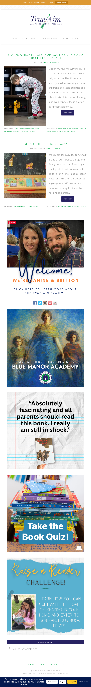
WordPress (61, 673)
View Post (68, 113)
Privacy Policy (57, 664)
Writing (35, 206)
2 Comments (57, 148)
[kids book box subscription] (45, 551)
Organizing (8, 131)
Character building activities (67, 129)
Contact (31, 664)
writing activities (79, 206)
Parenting (16, 131)
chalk (59, 206)
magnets (70, 206)
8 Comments (54, 62)
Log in (68, 673)
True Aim (45, 21)
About (43, 664)
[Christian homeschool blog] (45, 293)
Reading (29, 206)
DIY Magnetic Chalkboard (45, 144)
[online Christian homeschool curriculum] (45, 385)
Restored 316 (57, 671)
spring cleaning (69, 131)
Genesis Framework (51, 673)
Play (23, 206)
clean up (60, 131)
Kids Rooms (35, 129)
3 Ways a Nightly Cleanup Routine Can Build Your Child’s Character (45, 56)
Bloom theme (46, 671)
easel (64, 206)
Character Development (22, 129)
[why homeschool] (45, 468)
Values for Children (28, 131)
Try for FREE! (61, 2)
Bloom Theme (37, 673)
